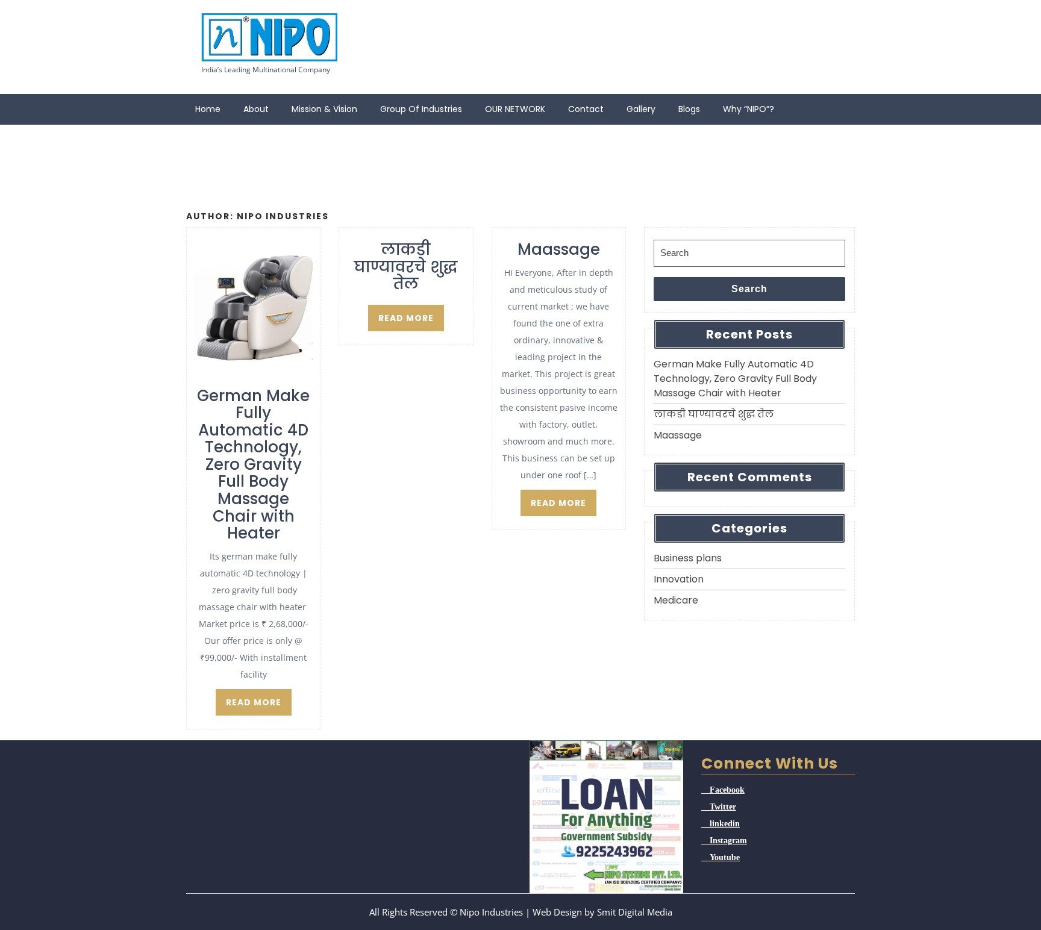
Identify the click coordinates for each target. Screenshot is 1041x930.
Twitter (723, 806)
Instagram (728, 840)
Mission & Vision (324, 109)
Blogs (689, 109)
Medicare (676, 600)
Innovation (679, 579)
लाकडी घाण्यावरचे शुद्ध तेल (714, 414)
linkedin (725, 823)
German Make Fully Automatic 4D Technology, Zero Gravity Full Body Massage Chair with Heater (735, 378)
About (256, 109)
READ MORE (253, 702)
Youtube (725, 857)
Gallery (641, 109)
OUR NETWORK (515, 109)
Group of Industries (421, 109)
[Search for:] (749, 253)
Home (207, 109)
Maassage (678, 435)
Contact (586, 109)
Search (749, 289)
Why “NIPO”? (748, 109)
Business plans (688, 558)
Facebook (727, 789)
